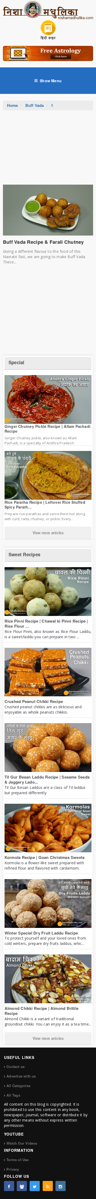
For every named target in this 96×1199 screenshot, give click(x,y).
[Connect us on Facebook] (9, 1186)
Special (17, 362)
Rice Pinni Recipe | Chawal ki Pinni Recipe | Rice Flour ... (46, 623)
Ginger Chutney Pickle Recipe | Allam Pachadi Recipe (47, 429)
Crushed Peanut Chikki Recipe (34, 701)
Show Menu (51, 80)
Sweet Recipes (24, 554)
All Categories (18, 1085)
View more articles (48, 532)
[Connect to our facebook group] (22, 1186)
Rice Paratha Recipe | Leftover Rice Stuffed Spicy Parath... (45, 504)
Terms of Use (17, 1159)
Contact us (15, 1066)
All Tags (13, 1095)
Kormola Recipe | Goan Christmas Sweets (45, 857)
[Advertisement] (48, 150)
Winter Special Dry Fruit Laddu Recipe (41, 933)
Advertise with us (21, 1076)
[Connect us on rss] (48, 1186)
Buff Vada (34, 105)
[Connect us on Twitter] (35, 1186)
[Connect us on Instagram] (60, 1186)
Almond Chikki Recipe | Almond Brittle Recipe (41, 1010)
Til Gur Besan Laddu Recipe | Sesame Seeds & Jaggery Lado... (47, 779)
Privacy (12, 1169)
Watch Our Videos (21, 1143)
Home (12, 105)
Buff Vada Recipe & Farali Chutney (43, 241)
